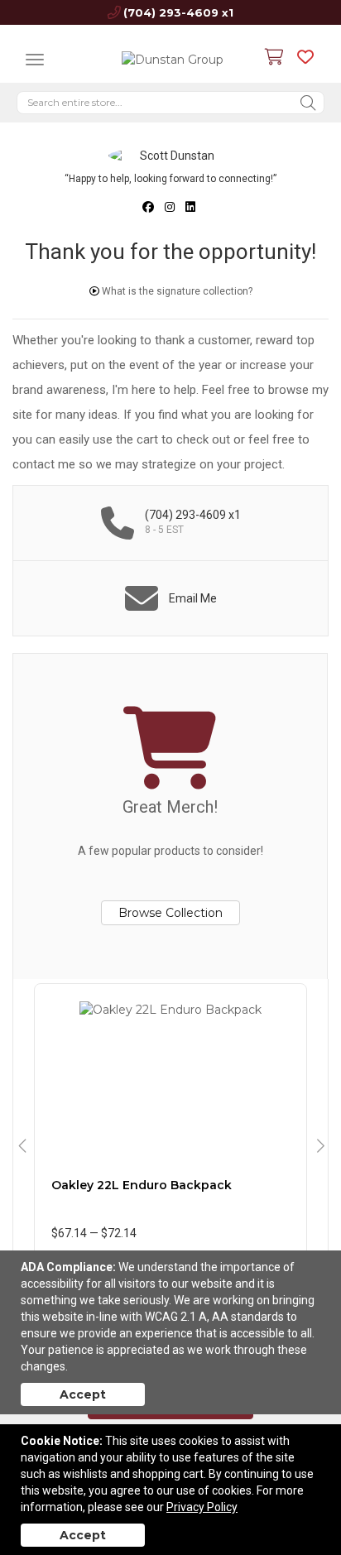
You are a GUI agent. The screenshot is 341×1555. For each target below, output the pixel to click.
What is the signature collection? (175, 291)
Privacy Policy (202, 1507)
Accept (83, 1394)
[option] (170, 1146)
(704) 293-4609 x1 (178, 12)
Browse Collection (170, 912)
